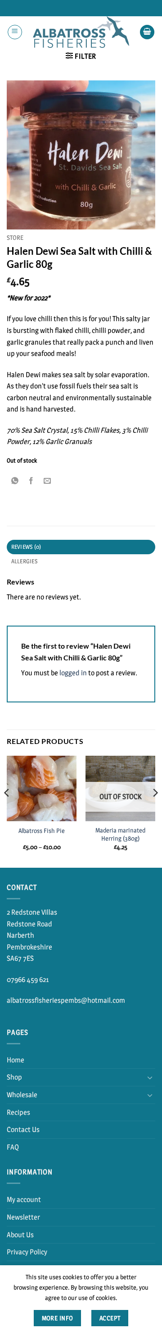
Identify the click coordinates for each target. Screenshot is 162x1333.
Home (15, 1060)
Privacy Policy (27, 1252)
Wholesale (22, 1094)
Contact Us (23, 1129)
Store (15, 237)
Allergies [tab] (24, 561)
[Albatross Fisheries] (81, 32)
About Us (20, 1234)
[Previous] (7, 811)
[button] (15, 32)
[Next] (154, 811)
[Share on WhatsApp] (15, 480)
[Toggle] (149, 1077)
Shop (14, 1077)
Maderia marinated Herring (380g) (120, 834)
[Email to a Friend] (47, 480)
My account (24, 1199)
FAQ (13, 1147)
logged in (73, 673)
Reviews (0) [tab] (26, 546)
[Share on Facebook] (31, 480)
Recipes (18, 1112)
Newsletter (23, 1217)
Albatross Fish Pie (41, 830)
